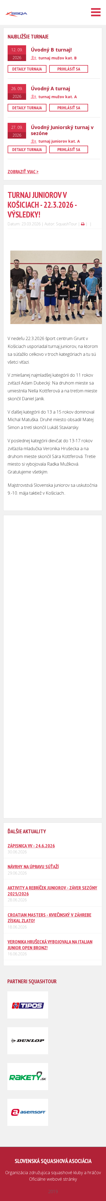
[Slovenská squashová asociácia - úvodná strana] (16, 23)
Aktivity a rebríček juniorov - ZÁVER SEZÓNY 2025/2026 (52, 891)
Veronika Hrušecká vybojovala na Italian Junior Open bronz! (50, 945)
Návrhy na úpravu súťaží (33, 866)
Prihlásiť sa (68, 69)
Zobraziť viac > (23, 171)
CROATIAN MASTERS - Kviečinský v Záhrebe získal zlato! (49, 918)
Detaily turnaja (27, 69)
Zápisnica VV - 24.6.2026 (31, 846)
